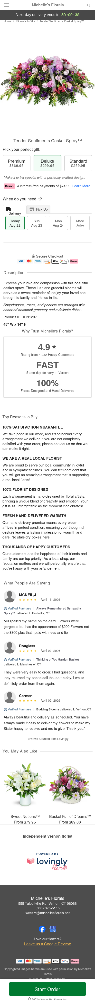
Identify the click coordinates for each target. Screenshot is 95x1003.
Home (7, 21)
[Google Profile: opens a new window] (52, 929)
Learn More (81, 185)
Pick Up (42, 209)
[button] (84, 992)
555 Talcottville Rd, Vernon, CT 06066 (47, 903)
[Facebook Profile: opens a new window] (42, 929)
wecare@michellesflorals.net (48, 912)
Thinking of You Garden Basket (57, 659)
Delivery (15, 212)
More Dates (80, 222)
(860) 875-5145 (48, 907)
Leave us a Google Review (47, 944)
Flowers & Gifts (25, 21)
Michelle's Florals (48, 5)
